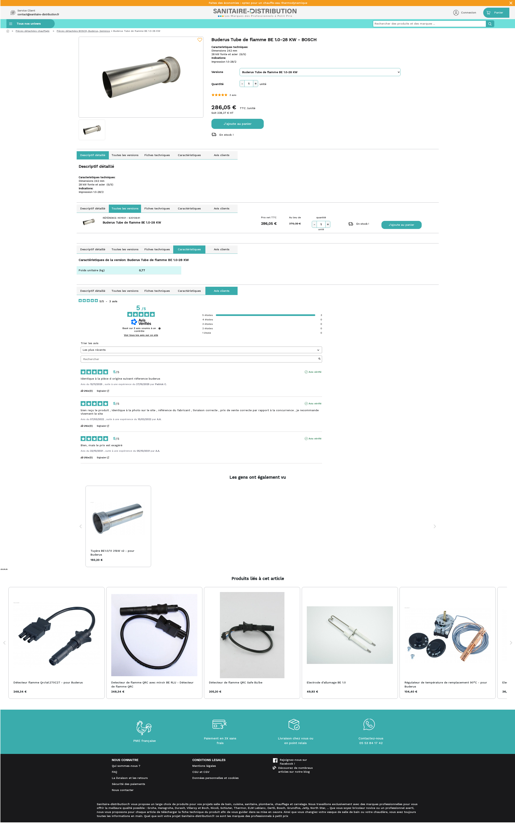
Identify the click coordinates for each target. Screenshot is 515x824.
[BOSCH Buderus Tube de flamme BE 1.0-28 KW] (141, 77)
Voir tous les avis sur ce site (141, 335)
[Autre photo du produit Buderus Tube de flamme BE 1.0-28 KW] (92, 130)
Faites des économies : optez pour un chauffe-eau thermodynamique (258, 2)
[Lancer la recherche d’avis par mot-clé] (319, 359)
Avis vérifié (315, 372)
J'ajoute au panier (237, 124)
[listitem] (118, 526)
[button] (81, 526)
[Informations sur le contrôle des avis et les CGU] (159, 328)
